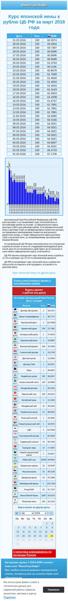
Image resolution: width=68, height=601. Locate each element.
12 (29, 532)
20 (35, 536)
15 (46, 532)
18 (23, 536)
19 (29, 536)
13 (35, 532)
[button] (53, 590)
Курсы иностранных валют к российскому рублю (32, 282)
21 (40, 536)
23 (51, 536)
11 (23, 532)
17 (18, 536)
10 (18, 532)
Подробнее (10, 597)
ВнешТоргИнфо (34, 5)
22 (46, 536)
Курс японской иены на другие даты (34, 272)
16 (51, 532)
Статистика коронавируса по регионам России (32, 553)
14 (40, 532)
